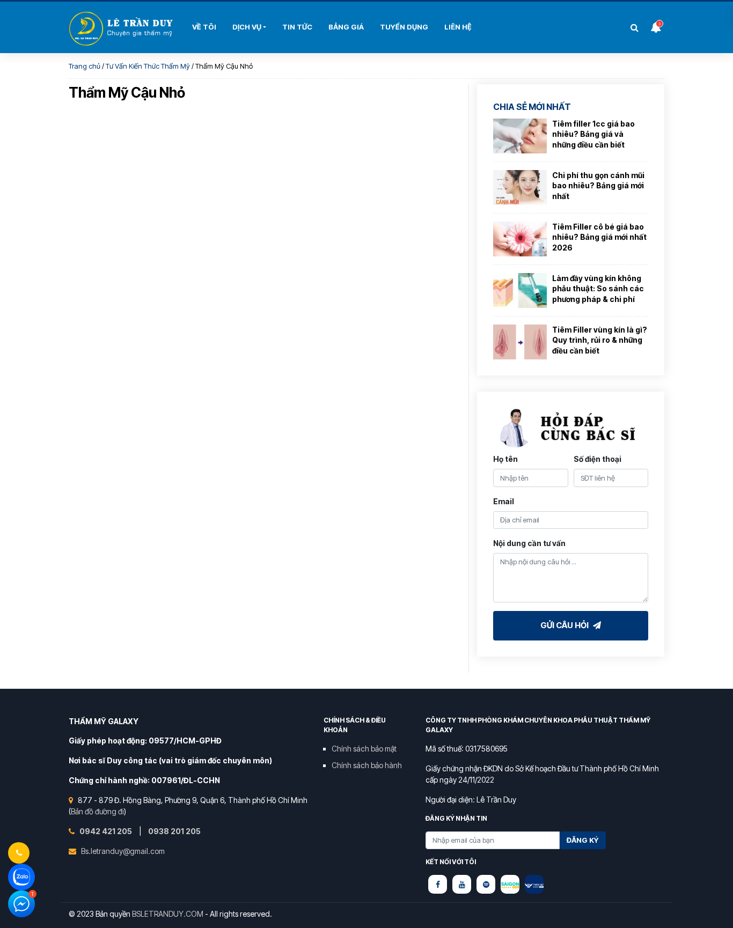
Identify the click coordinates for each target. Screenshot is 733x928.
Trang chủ (84, 66)
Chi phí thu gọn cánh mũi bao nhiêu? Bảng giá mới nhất (598, 186)
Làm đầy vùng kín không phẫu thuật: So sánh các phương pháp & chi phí (598, 289)
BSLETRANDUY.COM (167, 913)
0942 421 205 (106, 831)
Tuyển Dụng (404, 27)
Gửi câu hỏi (565, 625)
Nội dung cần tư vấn (529, 543)
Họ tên (505, 458)
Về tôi (204, 27)
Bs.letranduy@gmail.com (123, 851)
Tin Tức (297, 27)
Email (503, 501)
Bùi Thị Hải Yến (122, 28)
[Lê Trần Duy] (510, 884)
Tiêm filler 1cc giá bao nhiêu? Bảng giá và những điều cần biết (593, 134)
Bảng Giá (346, 27)
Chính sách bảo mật (364, 748)
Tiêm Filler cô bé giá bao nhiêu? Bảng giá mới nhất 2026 (599, 237)
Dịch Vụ (246, 27)
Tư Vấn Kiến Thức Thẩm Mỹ (148, 66)
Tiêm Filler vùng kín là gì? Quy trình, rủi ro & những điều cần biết (599, 340)
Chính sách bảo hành (367, 765)
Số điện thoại (597, 458)
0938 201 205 (174, 831)
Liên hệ (458, 27)
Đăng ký (583, 840)
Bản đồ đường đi (97, 811)
